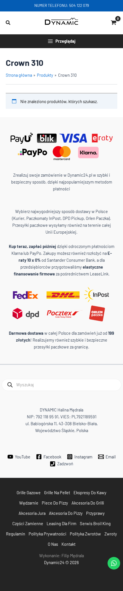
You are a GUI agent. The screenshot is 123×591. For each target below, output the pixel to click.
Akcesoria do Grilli (88, 502)
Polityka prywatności (47, 533)
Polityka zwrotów (85, 533)
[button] (8, 22)
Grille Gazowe (29, 492)
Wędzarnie (28, 502)
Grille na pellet (57, 492)
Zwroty (110, 533)
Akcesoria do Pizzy (66, 513)
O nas (53, 544)
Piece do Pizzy (55, 502)
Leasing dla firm (61, 523)
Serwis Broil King (95, 523)
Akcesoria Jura (32, 513)
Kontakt (68, 544)
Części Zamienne (27, 523)
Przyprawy (95, 513)
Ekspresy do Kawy (90, 492)
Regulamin (15, 533)
